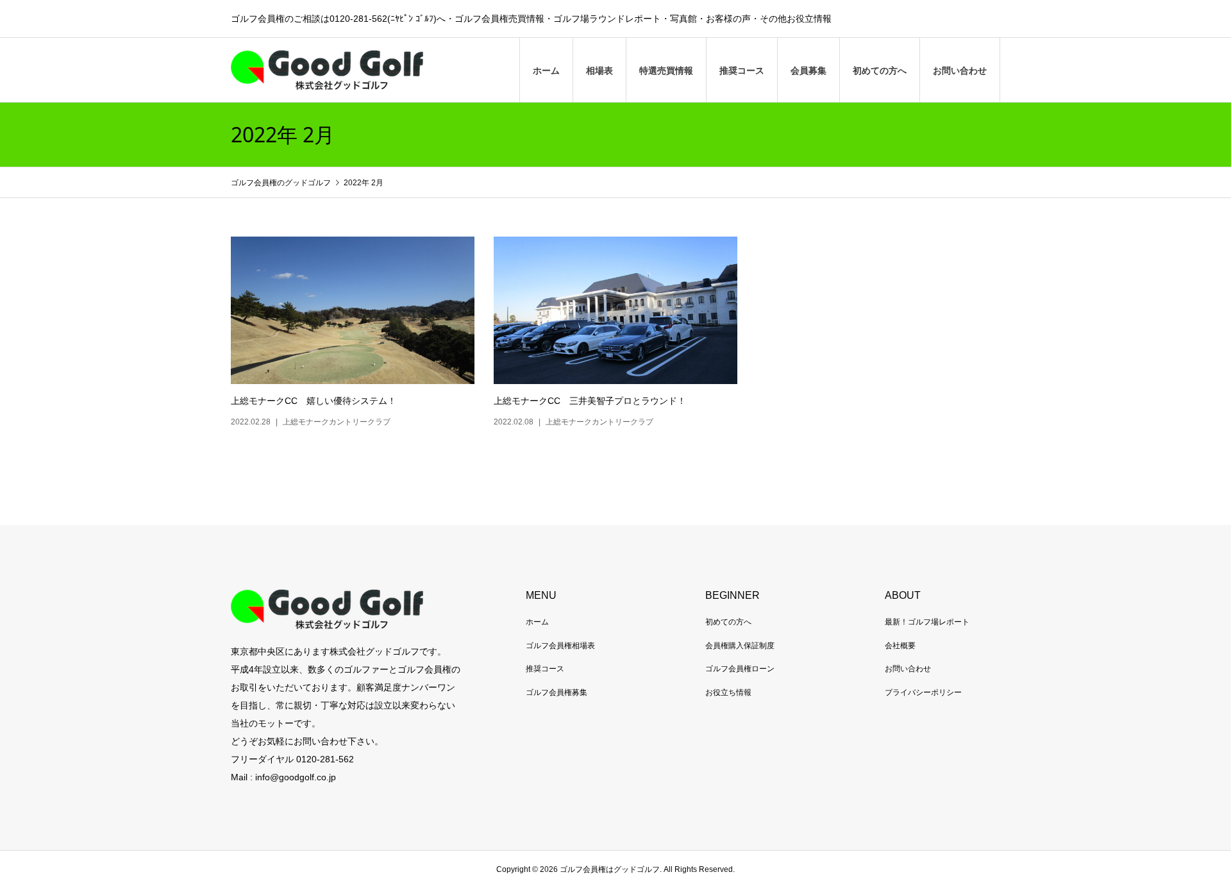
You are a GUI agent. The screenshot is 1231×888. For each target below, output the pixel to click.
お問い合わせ (960, 70)
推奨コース (741, 70)
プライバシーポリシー (923, 692)
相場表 (599, 70)
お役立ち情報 (728, 692)
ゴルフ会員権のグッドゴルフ (282, 182)
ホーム (546, 70)
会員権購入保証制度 (740, 645)
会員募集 (808, 70)
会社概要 (900, 645)
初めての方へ (880, 70)
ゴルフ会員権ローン (740, 668)
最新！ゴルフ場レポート (927, 621)
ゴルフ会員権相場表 (560, 645)
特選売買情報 (666, 70)
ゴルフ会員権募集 (556, 692)
